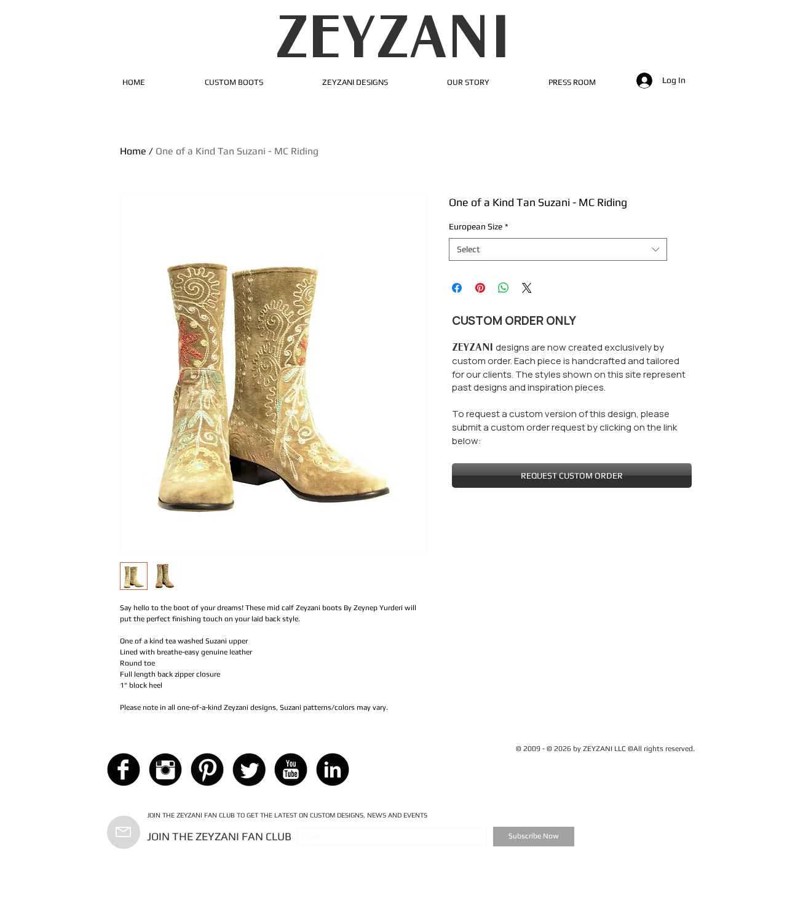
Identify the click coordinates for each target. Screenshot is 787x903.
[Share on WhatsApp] (503, 287)
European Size (478, 226)
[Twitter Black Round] (249, 769)
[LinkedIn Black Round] (332, 769)
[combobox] (558, 249)
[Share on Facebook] (456, 287)
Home (133, 151)
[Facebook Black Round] (123, 769)
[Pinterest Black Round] (207, 769)
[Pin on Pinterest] (480, 287)
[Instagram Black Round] (165, 769)
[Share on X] (527, 287)
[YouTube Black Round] (290, 769)
